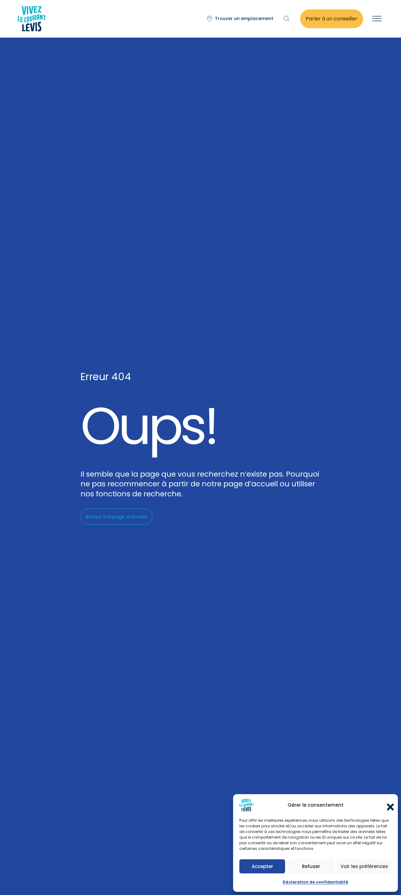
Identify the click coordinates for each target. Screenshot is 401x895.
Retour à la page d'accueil (116, 516)
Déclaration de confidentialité (315, 882)
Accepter (262, 866)
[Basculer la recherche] (287, 19)
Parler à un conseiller (331, 18)
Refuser (311, 866)
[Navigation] (377, 19)
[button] (388, 805)
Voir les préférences (364, 866)
